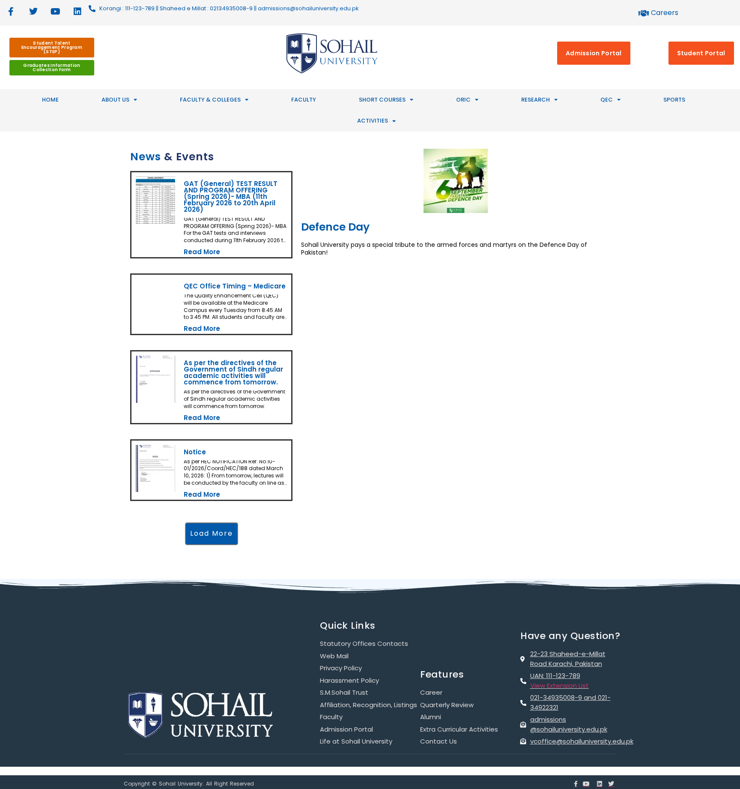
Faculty (303, 100)
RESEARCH (535, 100)
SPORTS (674, 100)
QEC (606, 100)
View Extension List (559, 675)
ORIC (463, 100)
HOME (50, 100)
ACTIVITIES (372, 121)
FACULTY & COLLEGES (210, 100)
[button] (211, 523)
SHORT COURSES (382, 100)
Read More (201, 250)
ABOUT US (115, 100)
